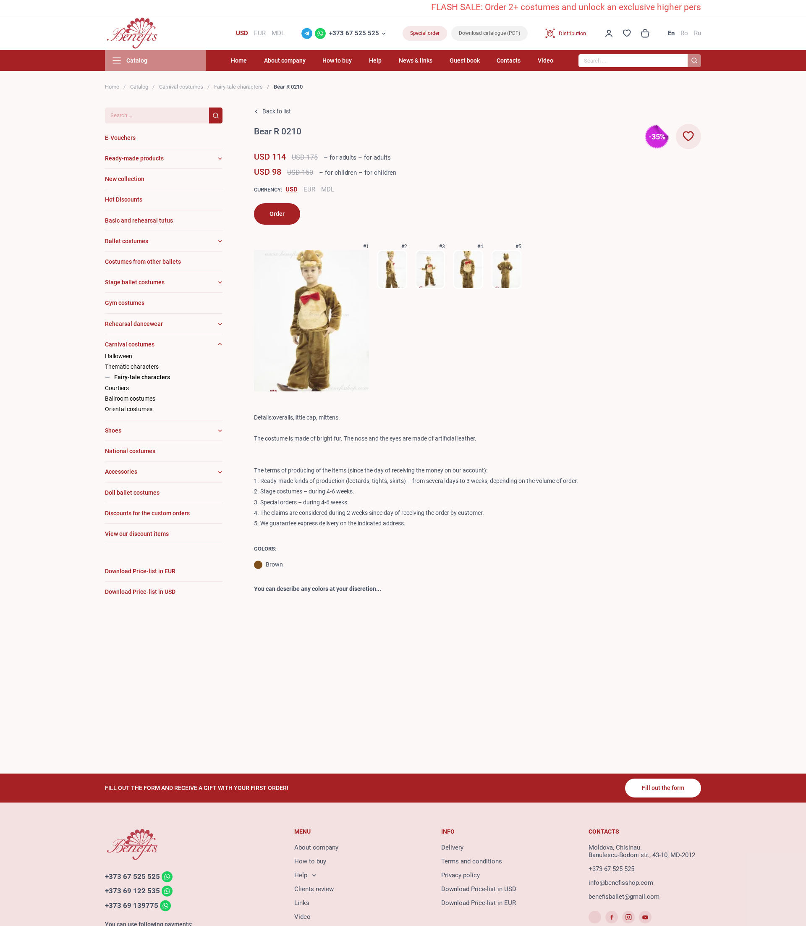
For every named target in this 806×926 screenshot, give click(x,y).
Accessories (121, 471)
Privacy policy (460, 875)
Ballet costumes (126, 241)
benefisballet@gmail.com (624, 896)
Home (239, 60)
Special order (425, 33)
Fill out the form (663, 787)
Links (301, 903)
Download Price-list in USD (478, 889)
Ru (697, 33)
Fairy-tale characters (238, 87)
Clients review (314, 889)
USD (291, 189)
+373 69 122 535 (132, 891)
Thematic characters (132, 366)
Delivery (452, 847)
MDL (327, 189)
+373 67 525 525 (354, 33)
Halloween (118, 356)
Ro (684, 33)
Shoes (113, 430)
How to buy (337, 60)
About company (285, 60)
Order (277, 213)
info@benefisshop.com (621, 883)
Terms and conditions (471, 861)
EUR (309, 189)
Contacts (509, 60)
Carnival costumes (181, 87)
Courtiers (117, 388)
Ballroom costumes (130, 398)
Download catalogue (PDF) (489, 33)
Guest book (465, 60)
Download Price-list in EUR (478, 903)
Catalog (139, 87)
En (671, 33)
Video (545, 60)
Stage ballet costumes (135, 282)
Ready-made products (134, 158)
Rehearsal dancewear (134, 323)
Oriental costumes (128, 409)
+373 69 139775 (131, 905)
